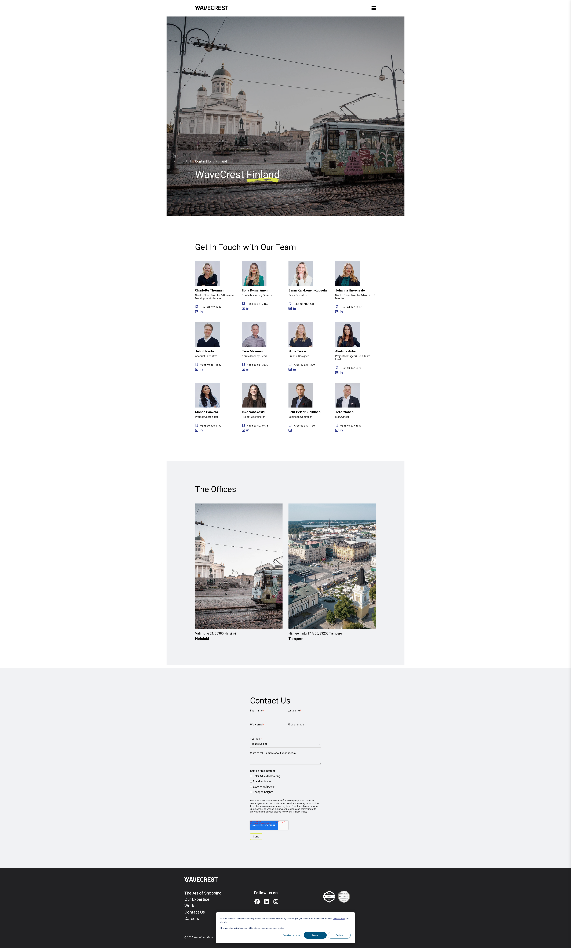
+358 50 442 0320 (350, 367)
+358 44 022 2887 (350, 307)
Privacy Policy (339, 918)
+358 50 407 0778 (257, 425)
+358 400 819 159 (257, 303)
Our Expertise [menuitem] (196, 899)
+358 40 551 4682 (210, 364)
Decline (339, 935)
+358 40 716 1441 (303, 303)
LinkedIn (201, 311)
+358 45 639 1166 (304, 425)
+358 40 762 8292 (210, 307)
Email (196, 311)
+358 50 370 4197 (210, 425)
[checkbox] (285, 784)
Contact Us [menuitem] (194, 912)
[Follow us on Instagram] (276, 901)
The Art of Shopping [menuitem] (202, 893)
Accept (315, 935)
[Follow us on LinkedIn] (266, 901)
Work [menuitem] (189, 905)
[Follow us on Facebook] (257, 901)
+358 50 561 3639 (257, 364)
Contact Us (203, 161)
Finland (221, 161)
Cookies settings (291, 935)
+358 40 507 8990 (350, 425)
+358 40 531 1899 (304, 364)
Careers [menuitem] (191, 918)
